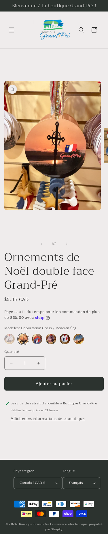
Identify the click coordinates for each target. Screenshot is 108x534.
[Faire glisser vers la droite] (66, 244)
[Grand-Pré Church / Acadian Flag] (9, 339)
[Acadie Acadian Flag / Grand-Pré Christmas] (65, 339)
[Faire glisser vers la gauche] (41, 244)
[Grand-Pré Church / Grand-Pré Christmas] (78, 339)
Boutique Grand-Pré (34, 524)
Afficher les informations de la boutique (48, 418)
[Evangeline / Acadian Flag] (51, 339)
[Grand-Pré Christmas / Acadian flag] (37, 339)
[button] (11, 30)
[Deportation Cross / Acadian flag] (23, 339)
